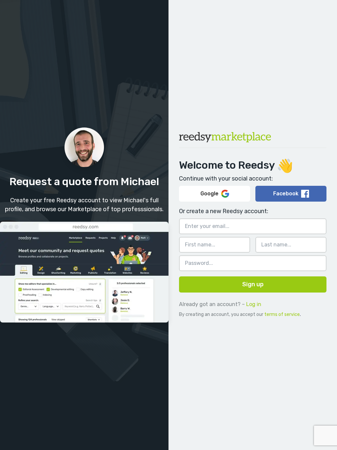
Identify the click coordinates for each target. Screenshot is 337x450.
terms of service (282, 314)
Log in (253, 304)
